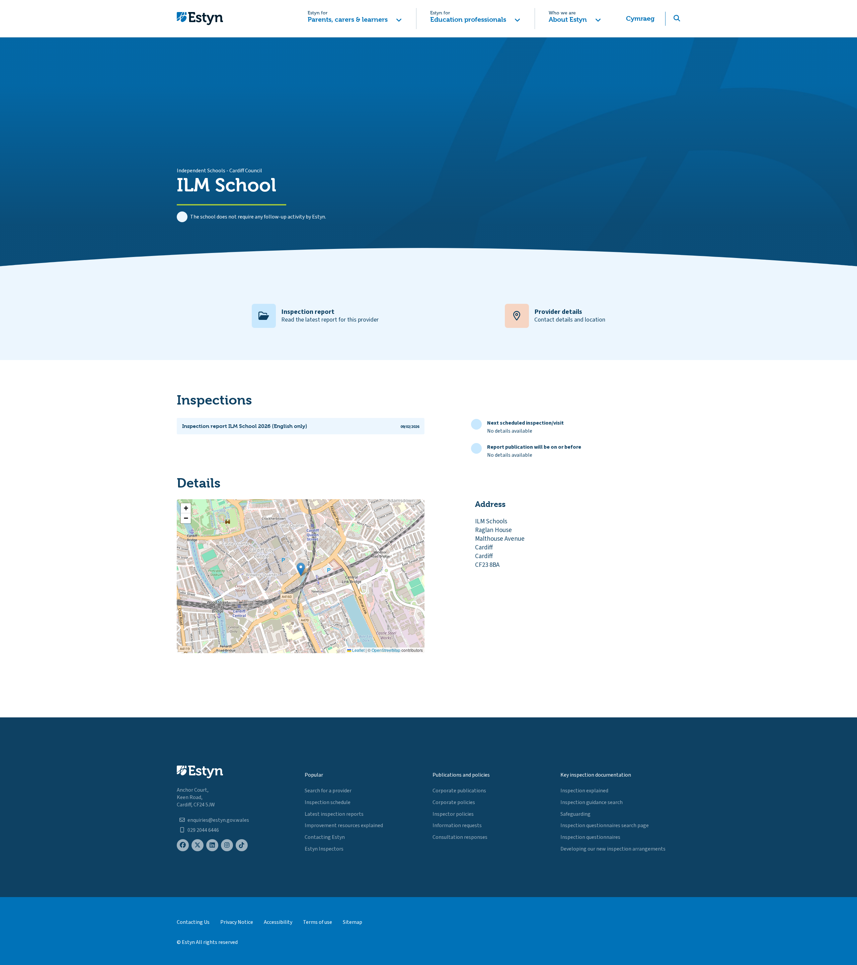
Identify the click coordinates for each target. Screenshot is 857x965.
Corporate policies (454, 802)
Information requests (457, 825)
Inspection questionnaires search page (604, 825)
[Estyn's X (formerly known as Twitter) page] (197, 845)
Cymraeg (640, 18)
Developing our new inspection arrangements (613, 849)
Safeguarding (575, 814)
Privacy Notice (236, 922)
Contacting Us (193, 922)
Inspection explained (584, 790)
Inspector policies (453, 814)
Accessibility (278, 922)
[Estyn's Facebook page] (183, 845)
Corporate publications (459, 790)
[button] (355, 18)
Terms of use (317, 922)
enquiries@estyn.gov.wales (218, 820)
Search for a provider (328, 790)
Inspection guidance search (591, 802)
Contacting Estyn (325, 837)
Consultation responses (460, 837)
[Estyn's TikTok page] (241, 845)
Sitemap (352, 922)
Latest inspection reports (334, 814)
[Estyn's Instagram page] (227, 845)
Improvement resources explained (344, 825)
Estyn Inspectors (324, 849)
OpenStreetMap (386, 650)
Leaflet (358, 650)
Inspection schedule (327, 802)
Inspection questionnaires (590, 837)
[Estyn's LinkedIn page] (212, 845)
